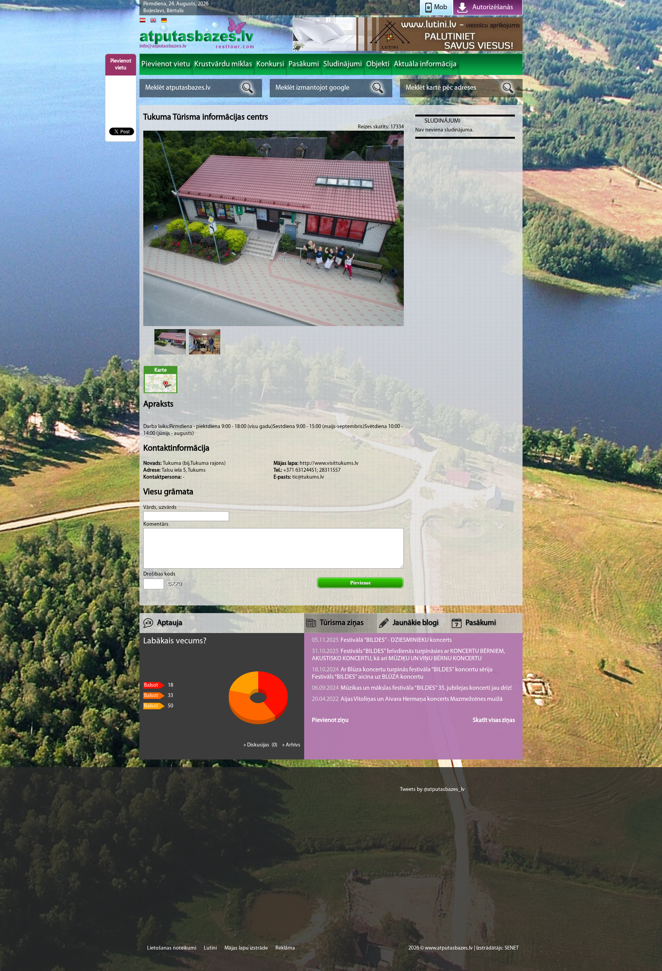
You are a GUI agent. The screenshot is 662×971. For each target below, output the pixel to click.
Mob (440, 7)
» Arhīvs (291, 745)
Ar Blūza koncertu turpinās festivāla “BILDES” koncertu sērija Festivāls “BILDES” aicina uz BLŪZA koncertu (402, 673)
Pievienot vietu (120, 64)
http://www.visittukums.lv (329, 463)
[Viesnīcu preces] (408, 50)
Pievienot (360, 583)
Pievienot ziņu (330, 720)
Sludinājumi (442, 121)
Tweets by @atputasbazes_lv (432, 789)
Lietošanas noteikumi (171, 948)
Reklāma (285, 948)
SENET (512, 948)
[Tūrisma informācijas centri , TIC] (196, 48)
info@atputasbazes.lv (163, 46)
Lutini (210, 948)
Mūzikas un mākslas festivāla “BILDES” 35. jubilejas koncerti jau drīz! (412, 688)
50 (158, 706)
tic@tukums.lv (308, 477)
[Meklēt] (247, 88)
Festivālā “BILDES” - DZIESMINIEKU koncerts (382, 640)
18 (158, 685)
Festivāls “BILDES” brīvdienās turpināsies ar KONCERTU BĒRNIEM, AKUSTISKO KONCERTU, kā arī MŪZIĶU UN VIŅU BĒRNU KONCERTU (408, 655)
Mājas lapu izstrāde (246, 948)
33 (158, 696)
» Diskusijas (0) (261, 745)
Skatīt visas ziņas (494, 720)
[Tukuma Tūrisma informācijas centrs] (170, 341)
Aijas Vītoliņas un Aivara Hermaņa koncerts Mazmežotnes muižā (407, 699)
